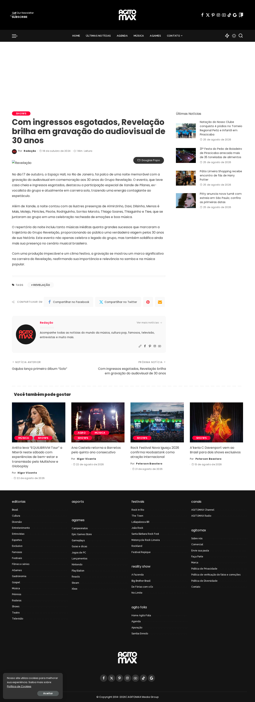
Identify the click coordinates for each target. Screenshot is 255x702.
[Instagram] (219, 15)
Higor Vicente (27, 472)
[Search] (240, 36)
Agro (82, 432)
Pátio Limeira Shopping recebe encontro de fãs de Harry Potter (221, 175)
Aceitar (48, 693)
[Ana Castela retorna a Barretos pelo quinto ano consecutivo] (98, 422)
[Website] (140, 346)
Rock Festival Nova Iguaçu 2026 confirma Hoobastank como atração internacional (154, 452)
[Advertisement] (127, 71)
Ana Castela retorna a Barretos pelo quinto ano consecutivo (96, 450)
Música (23, 437)
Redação (30, 151)
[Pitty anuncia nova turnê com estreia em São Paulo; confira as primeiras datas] (186, 200)
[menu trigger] (17, 36)
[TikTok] (229, 15)
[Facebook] (202, 15)
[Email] (160, 302)
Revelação (41, 284)
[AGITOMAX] (127, 15)
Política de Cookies (19, 686)
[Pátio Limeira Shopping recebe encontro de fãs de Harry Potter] (186, 178)
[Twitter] (208, 15)
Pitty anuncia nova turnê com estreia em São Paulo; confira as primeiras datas (221, 198)
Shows (21, 113)
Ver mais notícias (148, 322)
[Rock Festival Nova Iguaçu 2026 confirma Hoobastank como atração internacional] (157, 422)
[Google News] (235, 15)
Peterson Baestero (149, 463)
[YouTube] (224, 15)
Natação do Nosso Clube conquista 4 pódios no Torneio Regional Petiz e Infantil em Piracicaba (221, 128)
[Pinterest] (213, 15)
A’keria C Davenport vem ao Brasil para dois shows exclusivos (215, 450)
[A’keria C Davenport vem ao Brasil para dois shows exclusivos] (216, 422)
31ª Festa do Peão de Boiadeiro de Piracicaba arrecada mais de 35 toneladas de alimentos (221, 153)
